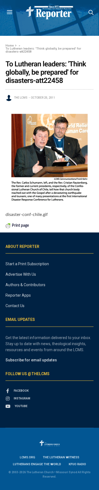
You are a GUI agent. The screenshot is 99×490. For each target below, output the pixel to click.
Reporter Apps (18, 295)
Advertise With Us (21, 274)
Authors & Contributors (25, 285)
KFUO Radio (77, 464)
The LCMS (21, 97)
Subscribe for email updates (31, 360)
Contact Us (15, 306)
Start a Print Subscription (27, 264)
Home (10, 45)
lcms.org (27, 457)
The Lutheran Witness (61, 457)
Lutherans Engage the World (37, 464)
